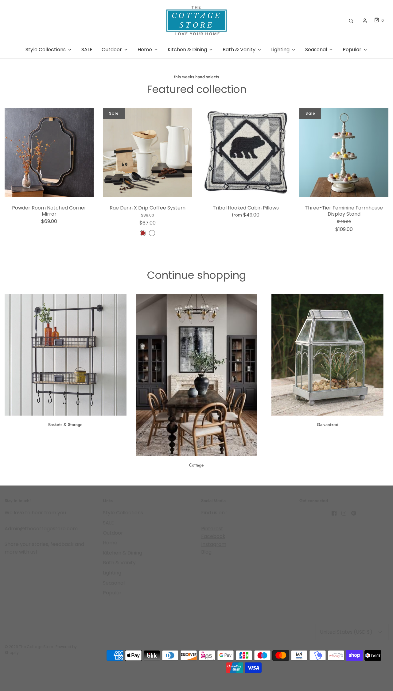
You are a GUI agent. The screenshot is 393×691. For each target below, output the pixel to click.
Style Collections (123, 512)
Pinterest (212, 528)
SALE (86, 49)
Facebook (213, 536)
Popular (112, 592)
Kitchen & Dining (122, 552)
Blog (206, 551)
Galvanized (327, 424)
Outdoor (113, 532)
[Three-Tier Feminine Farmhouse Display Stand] (343, 152)
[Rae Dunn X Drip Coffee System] (147, 152)
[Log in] (364, 20)
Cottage (196, 465)
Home (110, 542)
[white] (152, 233)
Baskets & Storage (65, 424)
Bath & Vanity (119, 562)
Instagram (213, 544)
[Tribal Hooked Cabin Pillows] (245, 152)
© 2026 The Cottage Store (29, 646)
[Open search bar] (350, 20)
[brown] (143, 233)
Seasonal (114, 582)
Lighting (112, 572)
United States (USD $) (347, 631)
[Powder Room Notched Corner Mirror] (49, 152)
